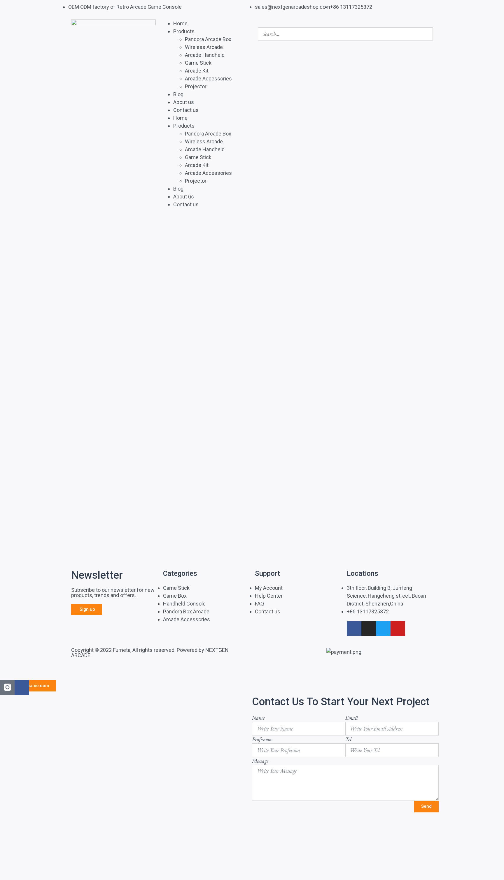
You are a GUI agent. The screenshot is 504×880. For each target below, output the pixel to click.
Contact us (186, 110)
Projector (195, 86)
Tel (348, 739)
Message (260, 761)
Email (351, 717)
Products (184, 31)
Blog (178, 94)
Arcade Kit (197, 71)
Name (258, 717)
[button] (345, 23)
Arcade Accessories (208, 78)
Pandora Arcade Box (208, 39)
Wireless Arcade (204, 47)
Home (180, 23)
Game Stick (198, 63)
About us (183, 102)
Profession (262, 739)
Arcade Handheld (205, 55)
